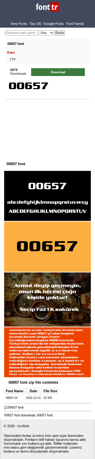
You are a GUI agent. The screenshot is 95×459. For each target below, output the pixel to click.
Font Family (75, 24)
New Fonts (19, 24)
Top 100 (35, 24)
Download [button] (58, 72)
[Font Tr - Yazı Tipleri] (47, 7)
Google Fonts (54, 24)
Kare (11, 52)
